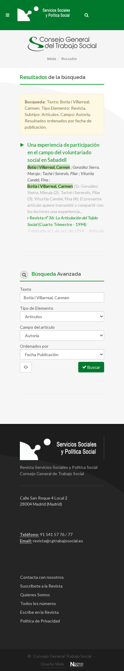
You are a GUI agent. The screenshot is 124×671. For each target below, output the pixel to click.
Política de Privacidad (40, 620)
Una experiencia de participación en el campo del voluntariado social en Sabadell (63, 152)
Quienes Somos (35, 594)
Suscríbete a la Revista (41, 585)
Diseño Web (52, 663)
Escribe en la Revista (39, 612)
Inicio (51, 58)
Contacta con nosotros (42, 577)
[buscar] (87, 14)
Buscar (93, 367)
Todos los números (38, 603)
